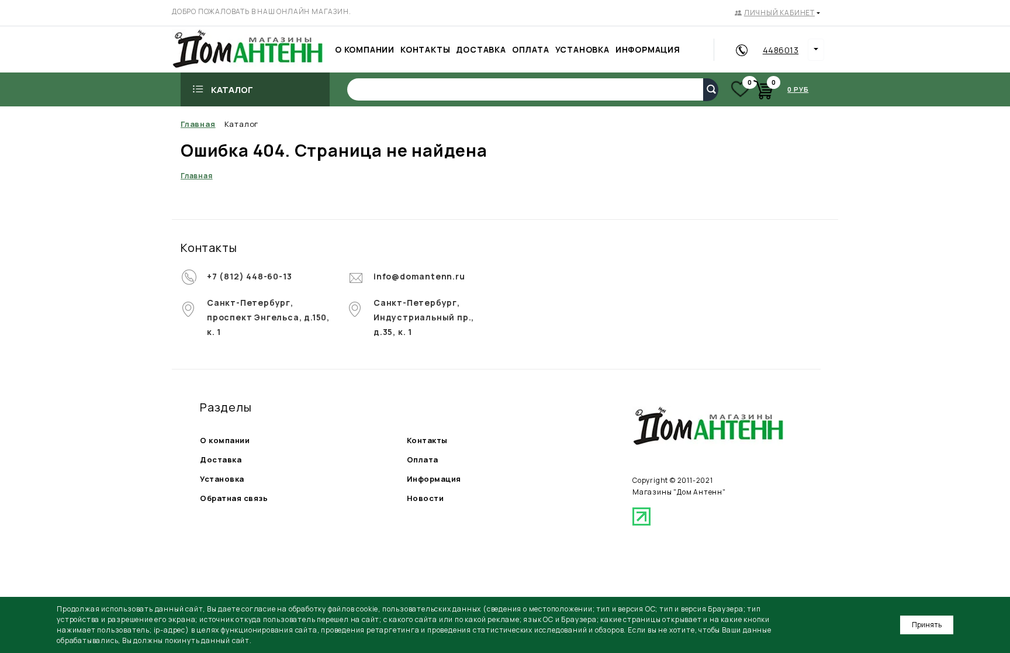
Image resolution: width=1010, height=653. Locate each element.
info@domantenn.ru (419, 276)
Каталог (232, 90)
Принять (927, 625)
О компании (225, 440)
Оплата (422, 459)
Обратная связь (234, 498)
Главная (197, 176)
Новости (425, 498)
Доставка (220, 459)
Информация (434, 479)
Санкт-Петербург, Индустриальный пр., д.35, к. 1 (423, 317)
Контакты (427, 440)
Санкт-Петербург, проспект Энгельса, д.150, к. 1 (268, 317)
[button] (777, 12)
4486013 (781, 50)
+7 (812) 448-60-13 (249, 276)
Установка (222, 479)
